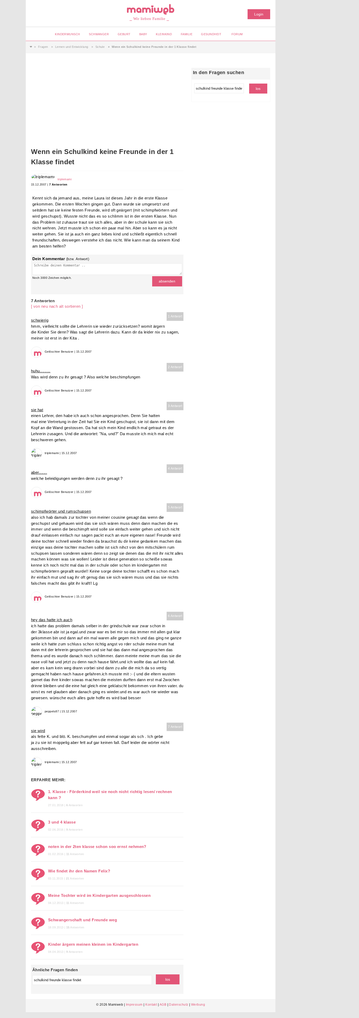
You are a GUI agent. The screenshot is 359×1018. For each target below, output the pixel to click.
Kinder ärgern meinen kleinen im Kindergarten (93, 944)
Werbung (198, 1004)
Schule (100, 46)
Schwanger (99, 34)
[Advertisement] (107, 107)
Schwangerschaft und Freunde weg (82, 920)
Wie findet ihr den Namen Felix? (79, 871)
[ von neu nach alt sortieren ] (57, 306)
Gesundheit (211, 34)
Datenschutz (178, 1004)
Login (258, 14)
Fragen (43, 46)
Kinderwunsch (67, 34)
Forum (237, 34)
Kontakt (151, 1004)
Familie (186, 34)
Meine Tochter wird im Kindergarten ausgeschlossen (99, 895)
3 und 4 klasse (62, 822)
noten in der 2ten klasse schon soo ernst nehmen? (97, 846)
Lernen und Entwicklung (71, 46)
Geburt (124, 34)
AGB (163, 1004)
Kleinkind (164, 34)
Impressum (134, 1004)
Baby (143, 34)
